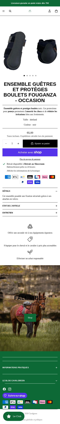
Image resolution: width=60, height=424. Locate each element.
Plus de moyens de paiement (30, 159)
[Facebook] (4, 389)
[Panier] (56, 11)
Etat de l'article (11, 206)
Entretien (7, 213)
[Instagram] (10, 389)
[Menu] (3, 11)
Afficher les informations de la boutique (23, 171)
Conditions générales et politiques (30, 420)
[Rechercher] (10, 11)
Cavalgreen (33, 413)
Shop (30, 318)
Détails (6, 191)
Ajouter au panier (42, 143)
